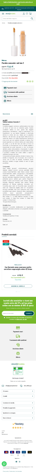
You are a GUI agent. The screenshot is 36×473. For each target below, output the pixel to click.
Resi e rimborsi (7, 418)
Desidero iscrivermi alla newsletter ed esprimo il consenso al (19, 318)
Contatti (5, 396)
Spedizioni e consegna (9, 413)
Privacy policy (6, 471)
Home (3, 23)
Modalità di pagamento (9, 408)
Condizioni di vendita (8, 403)
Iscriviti (29, 313)
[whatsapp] (4, 463)
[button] (17, 291)
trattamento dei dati (21, 319)
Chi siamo (5, 391)
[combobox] (18, 18)
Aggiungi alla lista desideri (10, 81)
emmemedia (19, 471)
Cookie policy (12, 471)
